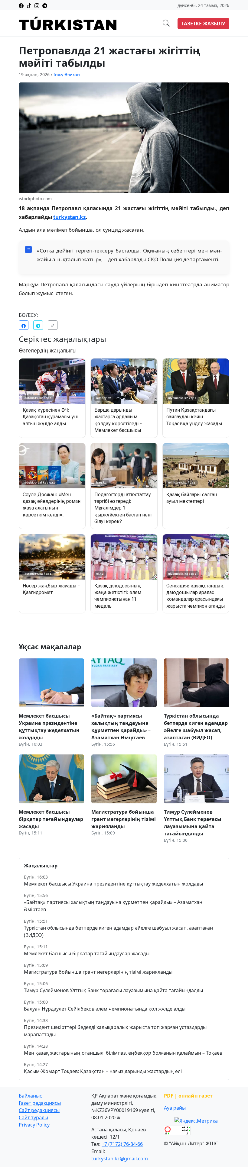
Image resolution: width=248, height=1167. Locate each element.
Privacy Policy (34, 1124)
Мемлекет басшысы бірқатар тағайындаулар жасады (86, 953)
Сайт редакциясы (39, 1110)
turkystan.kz (69, 217)
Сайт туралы (33, 1117)
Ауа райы (175, 1107)
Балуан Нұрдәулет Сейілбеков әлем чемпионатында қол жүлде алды (104, 1008)
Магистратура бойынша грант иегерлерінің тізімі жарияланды (98, 972)
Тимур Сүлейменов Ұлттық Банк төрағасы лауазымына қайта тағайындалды (113, 990)
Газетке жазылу (203, 23)
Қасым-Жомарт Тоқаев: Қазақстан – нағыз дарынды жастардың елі (103, 1071)
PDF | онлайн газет (188, 1095)
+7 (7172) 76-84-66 (122, 1144)
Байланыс (30, 1095)
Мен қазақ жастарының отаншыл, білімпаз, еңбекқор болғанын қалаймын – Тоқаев (123, 1053)
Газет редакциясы (40, 1103)
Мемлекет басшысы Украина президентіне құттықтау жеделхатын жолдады (113, 883)
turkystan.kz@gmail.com (119, 1158)
